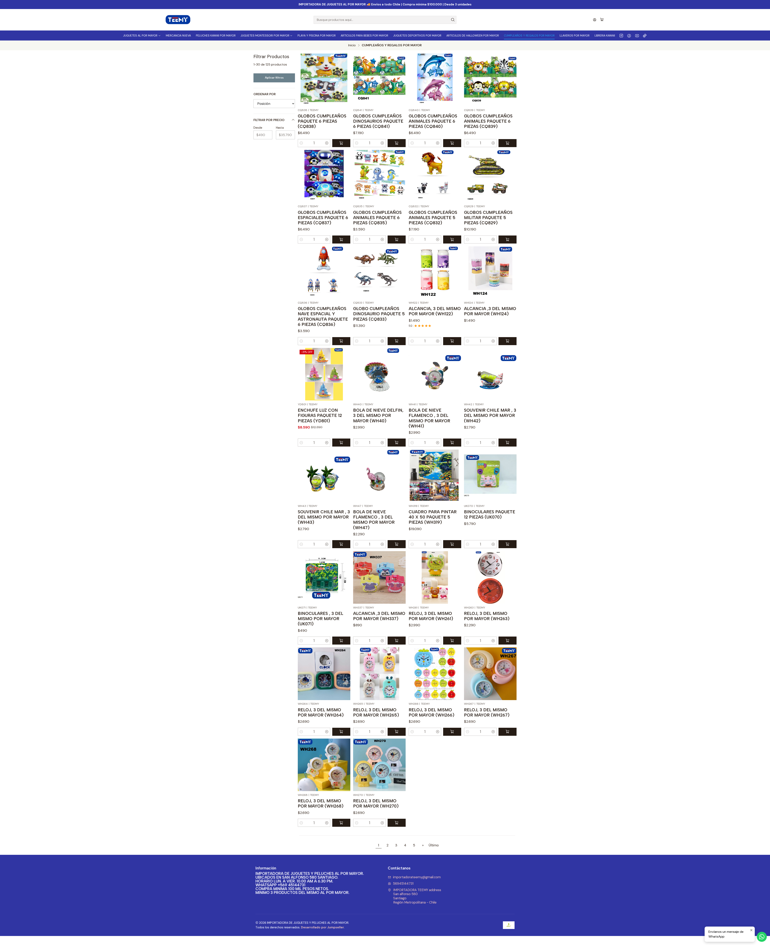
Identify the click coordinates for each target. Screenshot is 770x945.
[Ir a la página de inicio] (178, 20)
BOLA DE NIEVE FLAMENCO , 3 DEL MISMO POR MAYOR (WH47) (374, 519)
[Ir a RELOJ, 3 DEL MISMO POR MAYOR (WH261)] (435, 577)
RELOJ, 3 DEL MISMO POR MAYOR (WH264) (321, 712)
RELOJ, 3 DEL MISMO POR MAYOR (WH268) (320, 803)
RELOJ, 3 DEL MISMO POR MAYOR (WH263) (487, 616)
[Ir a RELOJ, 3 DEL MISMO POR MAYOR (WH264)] (324, 673)
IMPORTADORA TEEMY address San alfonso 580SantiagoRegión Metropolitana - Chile (417, 896)
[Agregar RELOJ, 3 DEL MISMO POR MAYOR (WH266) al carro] (452, 732)
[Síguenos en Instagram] (621, 35)
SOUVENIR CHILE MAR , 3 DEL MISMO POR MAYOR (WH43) (324, 517)
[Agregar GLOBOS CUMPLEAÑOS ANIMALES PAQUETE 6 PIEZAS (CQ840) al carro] (452, 143)
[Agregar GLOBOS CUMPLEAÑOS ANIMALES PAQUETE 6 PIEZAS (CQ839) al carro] (507, 143)
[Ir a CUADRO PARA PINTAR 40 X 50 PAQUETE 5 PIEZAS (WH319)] (435, 476)
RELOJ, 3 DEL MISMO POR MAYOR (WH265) (376, 712)
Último (434, 845)
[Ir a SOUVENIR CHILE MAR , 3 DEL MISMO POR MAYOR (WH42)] (490, 374)
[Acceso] (595, 19)
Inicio (352, 45)
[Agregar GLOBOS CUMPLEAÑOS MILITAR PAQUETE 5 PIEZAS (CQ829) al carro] (507, 239)
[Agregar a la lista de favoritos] (345, 80)
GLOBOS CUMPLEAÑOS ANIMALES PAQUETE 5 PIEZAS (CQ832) (433, 217)
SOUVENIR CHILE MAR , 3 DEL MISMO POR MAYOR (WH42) (490, 415)
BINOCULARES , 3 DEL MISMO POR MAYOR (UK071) (320, 618)
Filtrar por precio (269, 120)
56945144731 (403, 883)
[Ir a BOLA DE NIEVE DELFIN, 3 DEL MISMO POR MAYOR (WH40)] (379, 374)
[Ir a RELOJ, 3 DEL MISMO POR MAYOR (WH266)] (435, 673)
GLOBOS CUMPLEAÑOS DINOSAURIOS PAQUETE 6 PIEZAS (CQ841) (378, 121)
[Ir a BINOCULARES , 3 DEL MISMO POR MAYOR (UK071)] (324, 577)
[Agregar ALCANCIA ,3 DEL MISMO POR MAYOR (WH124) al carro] (507, 341)
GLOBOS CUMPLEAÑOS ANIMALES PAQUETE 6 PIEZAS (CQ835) (377, 217)
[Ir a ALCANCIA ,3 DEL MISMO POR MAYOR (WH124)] (490, 272)
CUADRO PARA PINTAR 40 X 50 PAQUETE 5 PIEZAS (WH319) (433, 517)
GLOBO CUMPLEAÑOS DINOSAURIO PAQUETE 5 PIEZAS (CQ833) (379, 313)
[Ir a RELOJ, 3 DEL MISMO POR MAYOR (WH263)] (490, 577)
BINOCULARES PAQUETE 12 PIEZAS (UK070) (489, 514)
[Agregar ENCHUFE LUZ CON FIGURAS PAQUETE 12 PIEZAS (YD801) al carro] (341, 443)
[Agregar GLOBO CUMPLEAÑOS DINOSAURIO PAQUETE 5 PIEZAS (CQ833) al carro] (397, 341)
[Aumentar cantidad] (326, 143)
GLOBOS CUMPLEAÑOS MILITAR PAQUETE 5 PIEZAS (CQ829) (488, 217)
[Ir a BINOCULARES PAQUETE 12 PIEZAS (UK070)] (490, 476)
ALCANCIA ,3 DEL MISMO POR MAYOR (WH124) (490, 311)
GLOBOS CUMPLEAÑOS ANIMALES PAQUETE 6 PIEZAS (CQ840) (433, 121)
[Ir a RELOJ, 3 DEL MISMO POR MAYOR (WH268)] (324, 765)
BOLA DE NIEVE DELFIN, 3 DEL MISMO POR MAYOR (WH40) (378, 415)
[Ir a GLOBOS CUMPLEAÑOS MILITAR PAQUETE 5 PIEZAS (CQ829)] (490, 176)
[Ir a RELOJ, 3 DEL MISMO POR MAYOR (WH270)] (379, 765)
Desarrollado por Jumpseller (322, 927)
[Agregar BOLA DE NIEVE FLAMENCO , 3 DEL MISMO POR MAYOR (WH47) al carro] (397, 544)
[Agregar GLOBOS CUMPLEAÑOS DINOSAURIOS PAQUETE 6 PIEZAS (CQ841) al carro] (397, 143)
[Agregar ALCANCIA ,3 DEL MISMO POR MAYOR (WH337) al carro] (397, 641)
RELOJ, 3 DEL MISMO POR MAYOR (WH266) (431, 712)
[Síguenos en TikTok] (645, 35)
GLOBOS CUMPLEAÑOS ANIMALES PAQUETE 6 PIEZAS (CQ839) (488, 121)
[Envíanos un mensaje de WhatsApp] (762, 937)
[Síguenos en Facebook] (629, 35)
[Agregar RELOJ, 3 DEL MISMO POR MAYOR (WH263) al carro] (507, 641)
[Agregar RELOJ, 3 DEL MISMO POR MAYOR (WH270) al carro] (397, 823)
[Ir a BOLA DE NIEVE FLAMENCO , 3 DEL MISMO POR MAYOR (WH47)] (379, 476)
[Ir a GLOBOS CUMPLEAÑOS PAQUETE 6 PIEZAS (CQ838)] (324, 80)
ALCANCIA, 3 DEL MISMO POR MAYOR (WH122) (435, 311)
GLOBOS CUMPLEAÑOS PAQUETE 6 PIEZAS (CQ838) (322, 121)
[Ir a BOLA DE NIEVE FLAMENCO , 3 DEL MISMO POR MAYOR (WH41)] (435, 374)
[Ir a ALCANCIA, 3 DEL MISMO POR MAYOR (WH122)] (435, 272)
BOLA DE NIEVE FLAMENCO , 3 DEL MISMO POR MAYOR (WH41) (429, 418)
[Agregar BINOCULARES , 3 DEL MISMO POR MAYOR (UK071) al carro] (341, 641)
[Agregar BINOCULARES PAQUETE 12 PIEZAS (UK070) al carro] (507, 544)
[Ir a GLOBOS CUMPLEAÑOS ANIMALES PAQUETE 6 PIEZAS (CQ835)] (379, 176)
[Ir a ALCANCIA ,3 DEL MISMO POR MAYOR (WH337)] (379, 577)
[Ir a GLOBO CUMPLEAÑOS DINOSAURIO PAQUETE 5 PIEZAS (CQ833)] (379, 272)
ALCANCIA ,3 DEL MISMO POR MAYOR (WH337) (379, 616)
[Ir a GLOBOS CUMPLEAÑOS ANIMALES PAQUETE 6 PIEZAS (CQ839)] (490, 80)
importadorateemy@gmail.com (417, 877)
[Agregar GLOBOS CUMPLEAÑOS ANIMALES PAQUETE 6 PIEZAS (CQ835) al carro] (397, 239)
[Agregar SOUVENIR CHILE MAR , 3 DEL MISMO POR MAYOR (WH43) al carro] (341, 544)
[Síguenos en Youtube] (637, 35)
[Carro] (602, 19)
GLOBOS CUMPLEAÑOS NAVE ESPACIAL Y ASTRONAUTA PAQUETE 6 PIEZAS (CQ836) (323, 316)
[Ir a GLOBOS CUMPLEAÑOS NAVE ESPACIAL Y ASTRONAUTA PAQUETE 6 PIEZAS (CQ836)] (324, 272)
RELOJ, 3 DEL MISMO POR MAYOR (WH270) (376, 803)
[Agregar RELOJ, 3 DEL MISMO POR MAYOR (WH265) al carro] (397, 732)
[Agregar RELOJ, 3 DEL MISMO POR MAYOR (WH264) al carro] (341, 732)
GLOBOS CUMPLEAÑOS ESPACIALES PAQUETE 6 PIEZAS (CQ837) (323, 217)
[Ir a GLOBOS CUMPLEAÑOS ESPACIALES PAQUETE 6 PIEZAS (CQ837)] (324, 176)
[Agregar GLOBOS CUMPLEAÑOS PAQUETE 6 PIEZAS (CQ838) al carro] (341, 143)
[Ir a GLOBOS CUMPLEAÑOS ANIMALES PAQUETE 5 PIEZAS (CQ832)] (435, 176)
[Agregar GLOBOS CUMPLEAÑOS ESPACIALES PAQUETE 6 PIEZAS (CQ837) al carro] (341, 239)
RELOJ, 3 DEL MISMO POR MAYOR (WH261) (431, 616)
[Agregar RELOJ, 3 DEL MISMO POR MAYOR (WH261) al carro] (452, 641)
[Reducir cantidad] (301, 143)
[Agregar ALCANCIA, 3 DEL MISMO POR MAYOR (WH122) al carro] (452, 341)
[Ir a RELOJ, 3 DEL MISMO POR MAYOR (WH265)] (379, 673)
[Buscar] (453, 20)
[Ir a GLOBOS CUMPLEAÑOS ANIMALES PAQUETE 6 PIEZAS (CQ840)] (435, 80)
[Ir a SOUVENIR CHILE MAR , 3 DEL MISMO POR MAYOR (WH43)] (324, 476)
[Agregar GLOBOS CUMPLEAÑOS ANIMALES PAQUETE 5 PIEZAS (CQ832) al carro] (452, 239)
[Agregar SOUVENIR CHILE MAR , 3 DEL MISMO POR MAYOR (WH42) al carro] (507, 443)
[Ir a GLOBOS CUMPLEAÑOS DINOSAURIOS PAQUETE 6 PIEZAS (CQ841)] (379, 80)
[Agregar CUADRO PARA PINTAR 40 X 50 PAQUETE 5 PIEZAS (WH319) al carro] (452, 544)
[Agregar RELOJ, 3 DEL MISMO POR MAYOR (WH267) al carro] (507, 732)
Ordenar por (264, 94)
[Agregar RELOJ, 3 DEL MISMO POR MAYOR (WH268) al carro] (341, 823)
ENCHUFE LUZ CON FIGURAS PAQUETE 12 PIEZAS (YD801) (320, 415)
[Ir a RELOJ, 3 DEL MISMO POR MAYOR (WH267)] (490, 673)
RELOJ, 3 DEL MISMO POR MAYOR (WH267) (487, 712)
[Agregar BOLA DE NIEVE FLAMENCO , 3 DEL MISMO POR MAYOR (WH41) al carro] (452, 443)
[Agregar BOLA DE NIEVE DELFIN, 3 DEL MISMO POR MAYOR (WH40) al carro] (397, 443)
